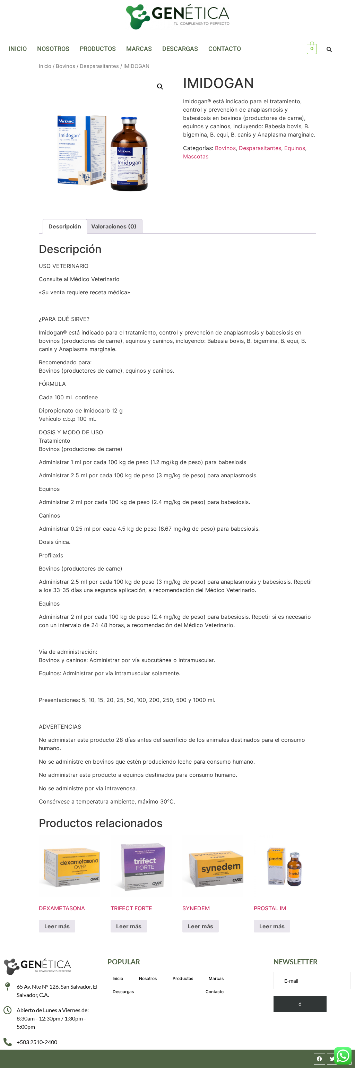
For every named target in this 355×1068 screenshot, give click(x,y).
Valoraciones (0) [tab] (114, 226)
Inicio (18, 48)
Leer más (57, 926)
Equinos (294, 148)
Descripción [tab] (65, 226)
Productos (98, 48)
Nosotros (53, 48)
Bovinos (65, 66)
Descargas (180, 48)
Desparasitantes (99, 66)
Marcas (139, 48)
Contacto (224, 48)
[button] (160, 86)
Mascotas (195, 156)
